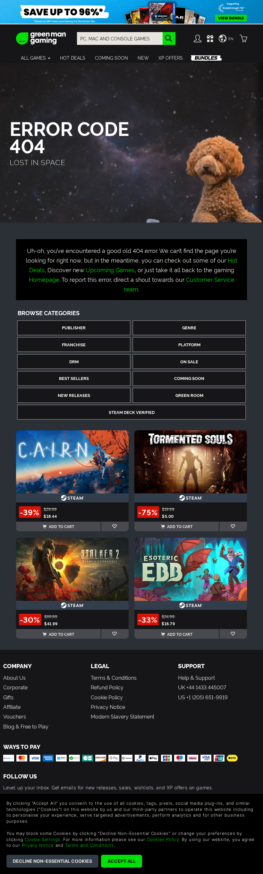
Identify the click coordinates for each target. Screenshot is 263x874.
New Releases (74, 395)
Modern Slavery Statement (122, 716)
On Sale (189, 361)
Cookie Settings (42, 839)
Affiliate (12, 706)
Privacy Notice (108, 706)
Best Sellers (74, 378)
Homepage (44, 279)
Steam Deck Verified (132, 412)
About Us (14, 677)
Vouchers (14, 716)
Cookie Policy (107, 697)
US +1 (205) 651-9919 (203, 697)
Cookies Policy (163, 839)
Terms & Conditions (114, 677)
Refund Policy (107, 687)
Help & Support (196, 677)
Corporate (15, 687)
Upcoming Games (110, 269)
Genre (189, 327)
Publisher (74, 327)
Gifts (8, 697)
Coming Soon (189, 378)
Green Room (189, 395)
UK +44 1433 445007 (202, 687)
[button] (35, 58)
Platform (189, 344)
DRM (74, 361)
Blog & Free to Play (25, 726)
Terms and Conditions (89, 845)
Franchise (74, 344)
